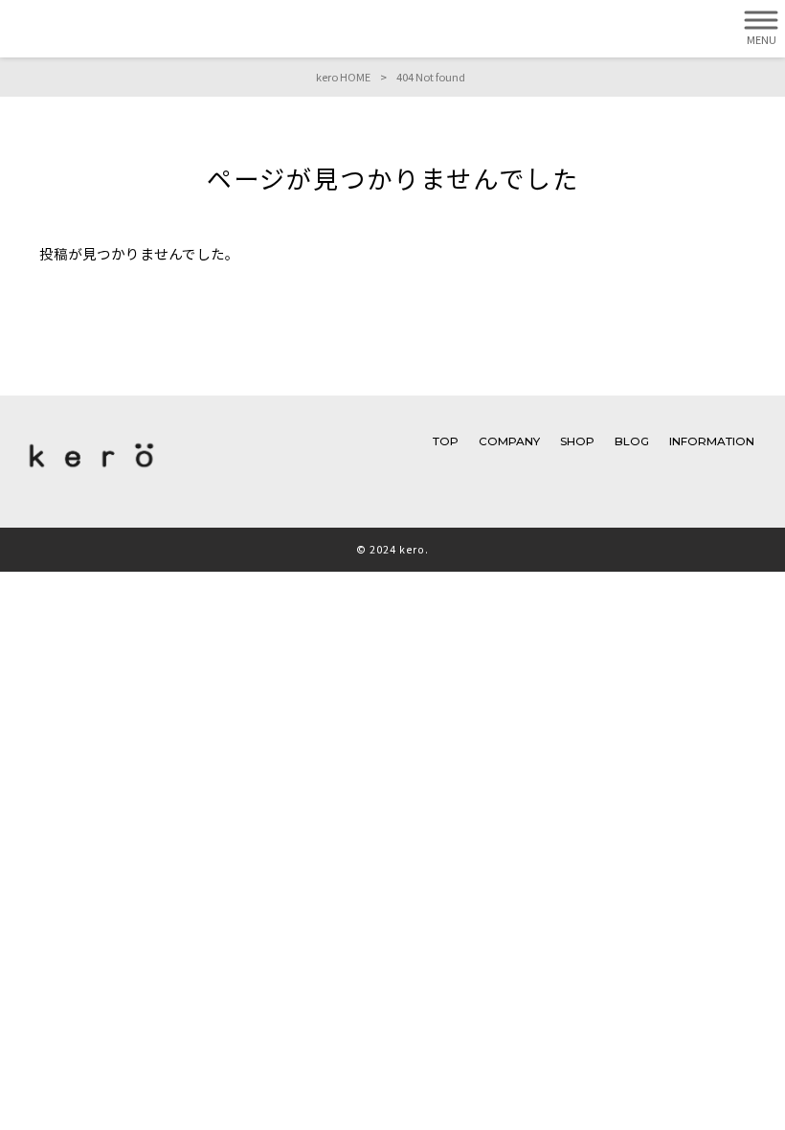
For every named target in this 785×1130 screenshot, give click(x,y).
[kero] (92, 471)
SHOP (577, 441)
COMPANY (509, 441)
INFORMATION (711, 441)
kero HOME (343, 76)
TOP (446, 441)
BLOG (632, 441)
